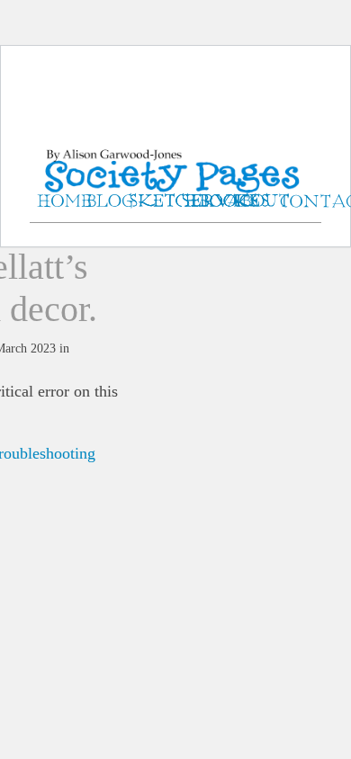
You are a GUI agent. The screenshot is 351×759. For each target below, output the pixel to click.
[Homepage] (175, 152)
